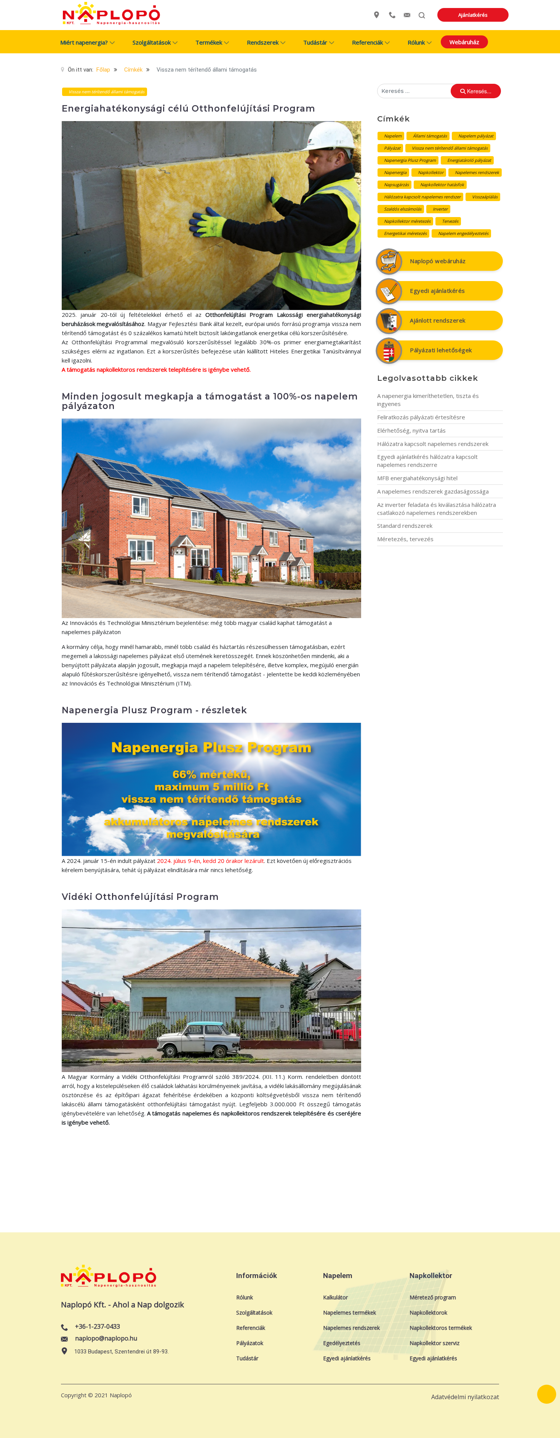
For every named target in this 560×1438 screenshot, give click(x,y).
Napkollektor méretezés (407, 221)
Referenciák (250, 1327)
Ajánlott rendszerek (438, 320)
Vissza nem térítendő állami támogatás (450, 148)
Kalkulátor (335, 1297)
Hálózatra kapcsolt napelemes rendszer (422, 197)
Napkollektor (430, 172)
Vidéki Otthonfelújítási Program (140, 897)
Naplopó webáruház (438, 261)
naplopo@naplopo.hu (106, 1338)
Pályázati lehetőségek (441, 350)
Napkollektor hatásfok (442, 184)
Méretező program (433, 1297)
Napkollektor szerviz (434, 1343)
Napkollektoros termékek (441, 1327)
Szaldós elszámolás (402, 209)
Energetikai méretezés (405, 233)
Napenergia (395, 172)
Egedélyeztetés (341, 1343)
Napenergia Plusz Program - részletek (154, 710)
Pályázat (392, 148)
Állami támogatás (430, 136)
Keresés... (478, 91)
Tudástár (247, 1358)
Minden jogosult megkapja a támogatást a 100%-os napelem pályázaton (210, 401)
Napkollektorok (428, 1312)
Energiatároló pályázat (469, 160)
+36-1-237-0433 (97, 1326)
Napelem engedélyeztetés (463, 233)
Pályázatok (249, 1343)
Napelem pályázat (475, 136)
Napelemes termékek (349, 1312)
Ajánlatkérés (473, 14)
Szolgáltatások (254, 1312)
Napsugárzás (396, 184)
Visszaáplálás (485, 197)
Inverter (440, 209)
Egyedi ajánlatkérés (437, 290)
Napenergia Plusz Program (410, 160)
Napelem (393, 136)
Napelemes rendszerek (477, 172)
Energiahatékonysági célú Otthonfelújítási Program (188, 108)
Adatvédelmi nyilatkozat (465, 1397)
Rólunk (244, 1297)
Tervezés (450, 221)
